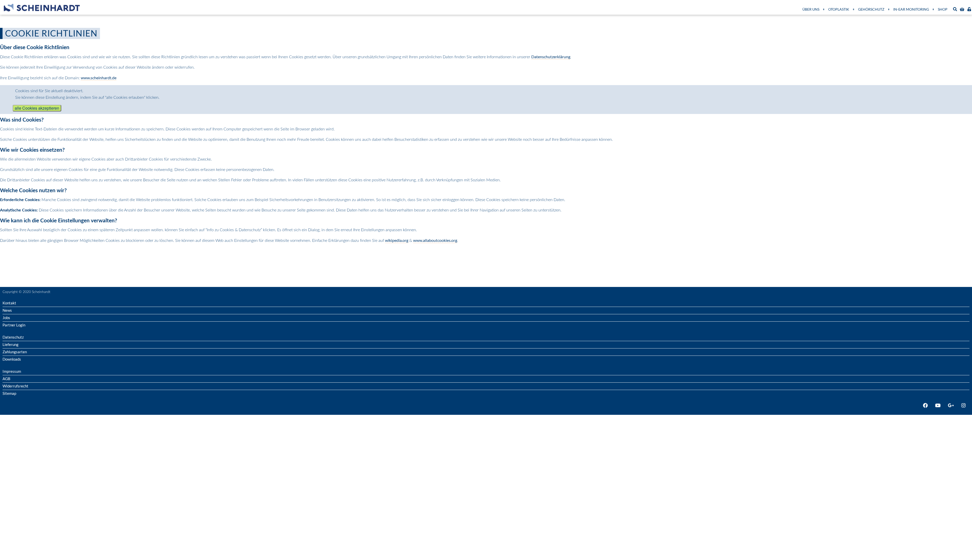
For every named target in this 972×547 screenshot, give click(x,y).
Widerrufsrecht (15, 386)
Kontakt (9, 303)
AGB (6, 378)
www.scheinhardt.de (98, 77)
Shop (942, 9)
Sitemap (9, 393)
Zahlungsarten (15, 351)
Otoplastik (838, 9)
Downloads (12, 359)
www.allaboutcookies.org (435, 240)
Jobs (6, 317)
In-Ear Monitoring (911, 9)
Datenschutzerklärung (550, 56)
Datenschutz (13, 337)
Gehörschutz (871, 9)
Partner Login (14, 325)
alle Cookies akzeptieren (37, 108)
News (7, 310)
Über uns (810, 9)
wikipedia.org (396, 240)
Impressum (12, 371)
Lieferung (10, 344)
